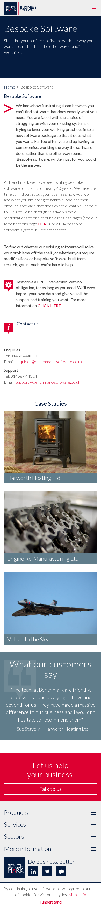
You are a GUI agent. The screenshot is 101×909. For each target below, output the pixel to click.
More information (50, 848)
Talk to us (50, 789)
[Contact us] (61, 871)
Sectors (50, 836)
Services (50, 824)
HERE (43, 223)
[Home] (20, 1)
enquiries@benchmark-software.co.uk (48, 361)
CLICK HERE (49, 305)
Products (50, 812)
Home (9, 86)
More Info (77, 894)
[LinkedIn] (33, 871)
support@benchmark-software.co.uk (47, 382)
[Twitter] (47, 871)
